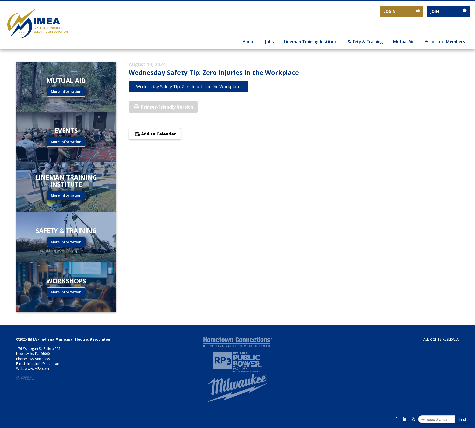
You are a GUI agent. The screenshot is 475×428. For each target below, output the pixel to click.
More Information (66, 91)
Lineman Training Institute (311, 41)
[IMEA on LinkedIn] (404, 419)
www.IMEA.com (37, 368)
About (249, 41)
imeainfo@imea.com (43, 363)
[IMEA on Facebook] (396, 419)
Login (389, 11)
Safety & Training (365, 41)
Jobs (269, 41)
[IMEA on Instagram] (413, 419)
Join (434, 11)
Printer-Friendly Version (167, 107)
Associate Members (445, 41)
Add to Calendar (158, 134)
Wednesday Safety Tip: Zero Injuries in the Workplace (188, 86)
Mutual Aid (404, 41)
